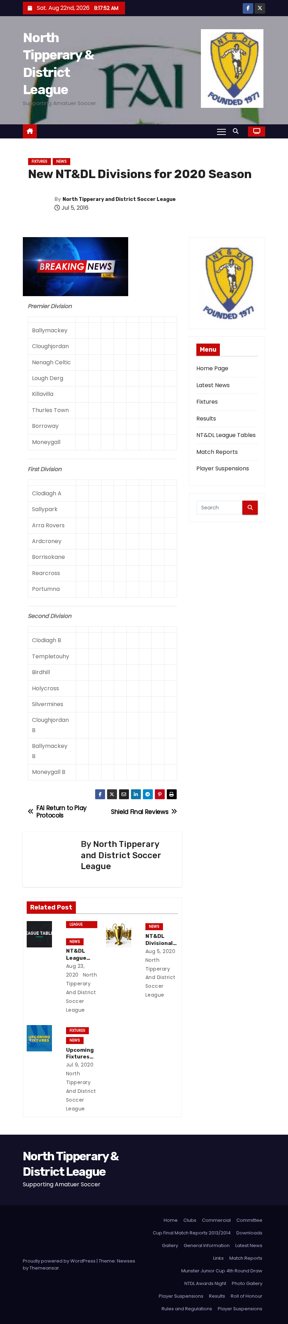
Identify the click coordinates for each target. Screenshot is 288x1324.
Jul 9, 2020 (80, 1064)
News (61, 161)
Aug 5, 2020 (160, 951)
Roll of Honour (246, 1296)
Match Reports (217, 452)
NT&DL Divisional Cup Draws (160, 943)
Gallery (170, 1245)
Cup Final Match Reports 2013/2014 (192, 1233)
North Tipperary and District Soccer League (119, 199)
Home (171, 1220)
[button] (237, 131)
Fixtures (39, 161)
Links (218, 1258)
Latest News (213, 385)
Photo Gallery (247, 1283)
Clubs (189, 1220)
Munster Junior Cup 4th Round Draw (221, 1270)
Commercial (216, 1220)
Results (206, 419)
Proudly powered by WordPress (60, 1261)
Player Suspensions (222, 468)
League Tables (76, 925)
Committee (249, 1220)
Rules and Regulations (187, 1308)
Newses (126, 1261)
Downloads (249, 1233)
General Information (207, 1245)
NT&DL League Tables (76, 958)
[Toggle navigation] (221, 131)
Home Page (212, 368)
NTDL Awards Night (205, 1283)
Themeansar (44, 1268)
